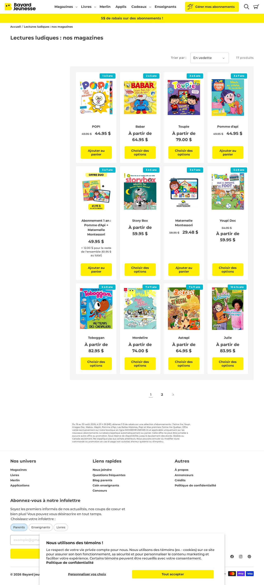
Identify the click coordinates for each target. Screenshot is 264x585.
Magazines (18, 470)
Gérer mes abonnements (215, 7)
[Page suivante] (173, 394)
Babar (140, 126)
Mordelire (140, 338)
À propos (181, 470)
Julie (227, 338)
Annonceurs (184, 475)
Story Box (140, 220)
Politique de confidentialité (69, 563)
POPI (96, 126)
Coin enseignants (106, 485)
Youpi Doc (227, 220)
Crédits (180, 480)
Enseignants (40, 527)
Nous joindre (102, 470)
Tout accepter (173, 574)
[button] (65, 7)
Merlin (15, 480)
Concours (100, 490)
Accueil (15, 26)
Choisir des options (140, 152)
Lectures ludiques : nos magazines (48, 26)
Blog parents (102, 480)
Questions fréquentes (109, 475)
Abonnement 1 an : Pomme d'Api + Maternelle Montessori (96, 228)
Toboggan (96, 338)
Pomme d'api (227, 126)
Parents (19, 527)
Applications (19, 485)
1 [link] (150, 395)
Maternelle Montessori (184, 223)
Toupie (183, 126)
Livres (14, 475)
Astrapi (184, 338)
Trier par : (178, 58)
